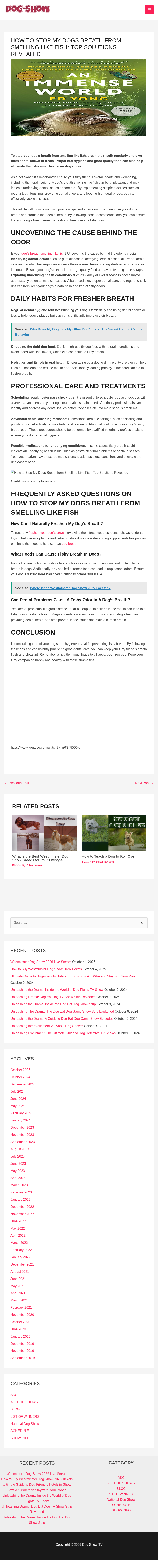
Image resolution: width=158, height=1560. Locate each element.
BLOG (16, 865)
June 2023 (18, 1163)
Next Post (144, 783)
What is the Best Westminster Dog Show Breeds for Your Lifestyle (40, 858)
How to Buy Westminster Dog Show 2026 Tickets (46, 969)
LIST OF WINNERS (25, 1416)
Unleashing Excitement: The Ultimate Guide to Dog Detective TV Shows (63, 1033)
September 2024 (22, 1084)
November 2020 (22, 1315)
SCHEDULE (19, 1431)
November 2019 (22, 1350)
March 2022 (19, 1242)
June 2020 (18, 1329)
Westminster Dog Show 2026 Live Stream (40, 962)
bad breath (69, 543)
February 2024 (21, 1113)
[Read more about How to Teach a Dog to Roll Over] (114, 833)
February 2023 (21, 1192)
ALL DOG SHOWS (24, 1402)
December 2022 (22, 1207)
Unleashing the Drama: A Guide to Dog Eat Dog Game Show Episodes (61, 1018)
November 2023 (22, 1134)
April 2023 (18, 1178)
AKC (13, 1395)
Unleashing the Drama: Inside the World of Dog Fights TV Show (56, 989)
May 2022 (17, 1228)
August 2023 (19, 1149)
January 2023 (20, 1199)
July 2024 (17, 1091)
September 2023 (22, 1142)
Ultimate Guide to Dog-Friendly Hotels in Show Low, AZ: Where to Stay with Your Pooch (74, 976)
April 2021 (18, 1293)
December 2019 (22, 1343)
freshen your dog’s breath (47, 532)
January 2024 (20, 1120)
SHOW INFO (19, 1438)
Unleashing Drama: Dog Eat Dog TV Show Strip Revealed (53, 997)
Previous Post (17, 783)
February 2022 (21, 1250)
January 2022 (20, 1257)
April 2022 (18, 1235)
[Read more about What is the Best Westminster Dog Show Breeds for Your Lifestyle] (44, 833)
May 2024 (17, 1106)
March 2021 (19, 1300)
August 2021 (19, 1271)
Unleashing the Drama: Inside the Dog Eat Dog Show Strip (53, 1004)
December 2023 (22, 1127)
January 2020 (20, 1336)
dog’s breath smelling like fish (43, 253)
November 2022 (22, 1214)
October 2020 (20, 1322)
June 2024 (18, 1099)
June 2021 (18, 1279)
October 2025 (20, 1070)
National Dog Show (24, 1424)
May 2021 (17, 1286)
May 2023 (17, 1171)
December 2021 (22, 1264)
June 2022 (18, 1221)
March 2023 (19, 1185)
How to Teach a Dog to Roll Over (109, 856)
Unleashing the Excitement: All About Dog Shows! (46, 1026)
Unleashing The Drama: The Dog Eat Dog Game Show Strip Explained (62, 1011)
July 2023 (17, 1156)
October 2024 (20, 1077)
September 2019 (22, 1358)
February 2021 (21, 1307)
